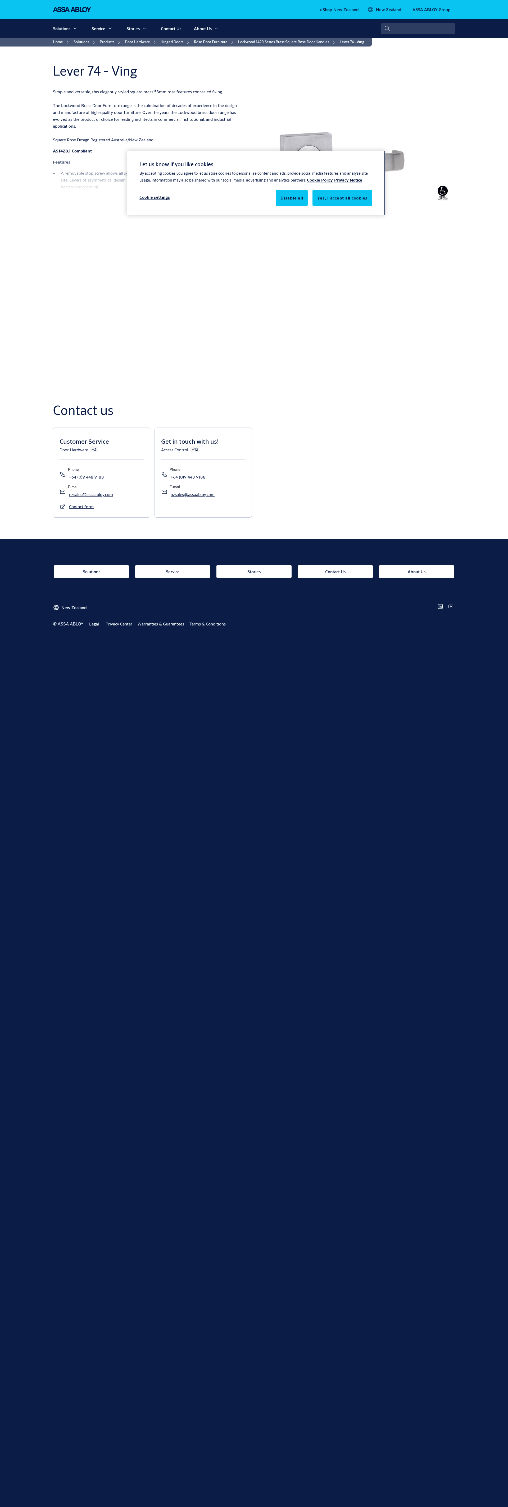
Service (98, 28)
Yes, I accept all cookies (342, 198)
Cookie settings (154, 197)
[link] (339, 9)
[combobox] (418, 28)
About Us (203, 28)
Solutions (61, 28)
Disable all (291, 198)
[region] (256, 183)
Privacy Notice (348, 180)
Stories (133, 28)
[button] (75, 28)
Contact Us (171, 28)
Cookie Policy (320, 180)
